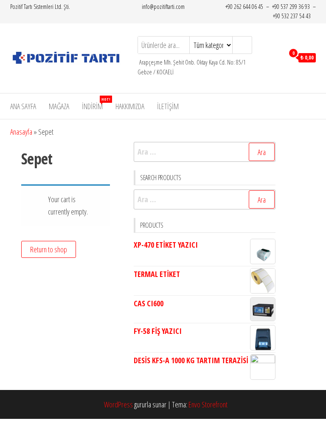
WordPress (118, 404)
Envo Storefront (208, 404)
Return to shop (48, 249)
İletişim (168, 106)
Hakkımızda (129, 106)
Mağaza (59, 106)
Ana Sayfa (23, 106)
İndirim (95, 103)
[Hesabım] (275, 57)
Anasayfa (21, 132)
